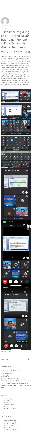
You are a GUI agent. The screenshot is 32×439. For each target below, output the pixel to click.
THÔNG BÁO (5, 376)
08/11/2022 (4, 28)
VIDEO (6, 406)
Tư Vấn (10, 26)
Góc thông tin (8, 401)
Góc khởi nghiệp (6, 351)
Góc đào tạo (7, 403)
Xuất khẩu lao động (10, 408)
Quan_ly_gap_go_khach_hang (10, 370)
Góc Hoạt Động (8, 399)
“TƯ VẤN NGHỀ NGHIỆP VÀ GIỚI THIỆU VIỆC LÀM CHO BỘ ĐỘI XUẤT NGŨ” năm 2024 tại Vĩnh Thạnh (16, 385)
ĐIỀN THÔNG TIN (6, 373)
